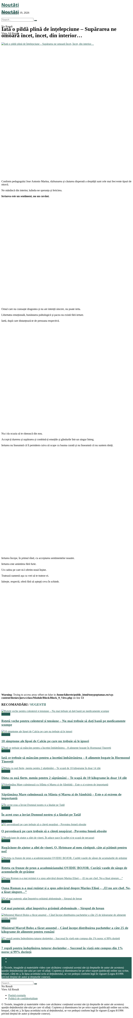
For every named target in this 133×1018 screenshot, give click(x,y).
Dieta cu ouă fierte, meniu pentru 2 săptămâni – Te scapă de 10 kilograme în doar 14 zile (64, 778)
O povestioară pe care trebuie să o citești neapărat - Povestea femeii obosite (54, 831)
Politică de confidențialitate (23, 961)
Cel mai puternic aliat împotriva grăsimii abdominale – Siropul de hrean (52, 908)
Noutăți (10, 5)
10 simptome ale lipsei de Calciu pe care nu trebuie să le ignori (45, 741)
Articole (5, 714)
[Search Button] (35, 20)
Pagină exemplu (17, 958)
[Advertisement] (27, 154)
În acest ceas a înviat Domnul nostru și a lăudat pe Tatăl (41, 814)
